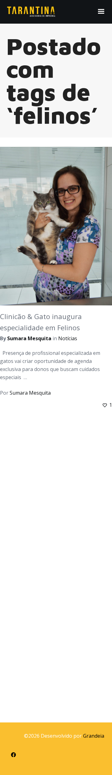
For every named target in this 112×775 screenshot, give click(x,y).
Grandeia (93, 735)
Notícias (67, 338)
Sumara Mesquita (29, 338)
